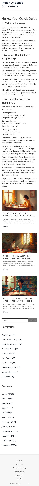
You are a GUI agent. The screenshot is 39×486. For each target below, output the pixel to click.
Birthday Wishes (10, 349)
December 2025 (10, 431)
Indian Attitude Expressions (12, 4)
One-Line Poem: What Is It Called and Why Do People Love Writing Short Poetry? (19, 299)
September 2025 (9, 445)
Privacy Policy (19, 471)
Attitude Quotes (10, 372)
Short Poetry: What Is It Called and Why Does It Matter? (17, 257)
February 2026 (9, 422)
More (5, 227)
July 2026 (7, 398)
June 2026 (7, 403)
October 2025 (9, 440)
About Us (19, 464)
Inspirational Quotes (12, 344)
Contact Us (19, 475)
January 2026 (8, 426)
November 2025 (9, 436)
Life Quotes (8, 353)
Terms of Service (19, 468)
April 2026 (7, 412)
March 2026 (8, 417)
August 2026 (8, 394)
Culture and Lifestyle (12, 339)
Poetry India (8, 335)
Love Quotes (8, 358)
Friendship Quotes (11, 367)
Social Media (8, 363)
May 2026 (7, 408)
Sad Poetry (8, 377)
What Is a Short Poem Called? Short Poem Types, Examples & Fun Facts (18, 214)
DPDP (19, 479)
